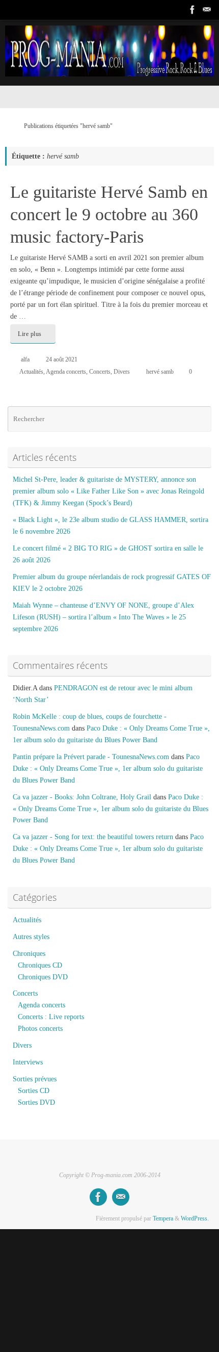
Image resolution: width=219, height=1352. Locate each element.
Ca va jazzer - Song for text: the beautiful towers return (93, 837)
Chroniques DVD (43, 977)
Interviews (28, 1062)
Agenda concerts (66, 371)
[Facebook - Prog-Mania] (192, 10)
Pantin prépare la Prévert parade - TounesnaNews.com (91, 757)
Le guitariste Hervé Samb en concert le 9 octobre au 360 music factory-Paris (109, 214)
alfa (25, 359)
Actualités (31, 371)
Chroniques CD (40, 965)
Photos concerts (40, 1028)
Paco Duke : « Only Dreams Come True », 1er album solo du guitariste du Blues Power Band (108, 768)
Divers (122, 371)
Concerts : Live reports (51, 1017)
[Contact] (207, 10)
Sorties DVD (36, 1102)
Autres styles (31, 937)
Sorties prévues (35, 1079)
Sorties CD (33, 1091)
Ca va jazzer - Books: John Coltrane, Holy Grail (82, 797)
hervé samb (160, 371)
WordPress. (195, 1218)
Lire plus (30, 333)
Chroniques (29, 953)
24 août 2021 (61, 359)
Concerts (100, 371)
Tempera (163, 1218)
